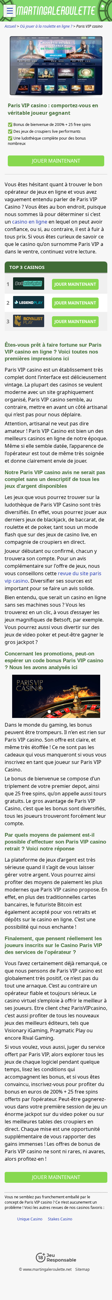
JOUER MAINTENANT (75, 284)
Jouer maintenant (56, 160)
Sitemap (82, 1269)
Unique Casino (29, 1219)
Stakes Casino (60, 1219)
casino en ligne (29, 221)
